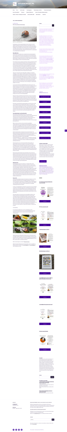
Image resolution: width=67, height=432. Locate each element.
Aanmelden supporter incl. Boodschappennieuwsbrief (38, 409)
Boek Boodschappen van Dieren (44, 229)
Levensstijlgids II (32, 245)
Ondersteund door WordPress (39, 429)
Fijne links (44, 14)
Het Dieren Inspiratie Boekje (43, 331)
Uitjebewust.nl (26, 4)
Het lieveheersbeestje (19, 24)
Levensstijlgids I (26, 245)
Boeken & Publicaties (29, 12)
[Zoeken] (53, 25)
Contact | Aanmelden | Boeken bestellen (41, 12)
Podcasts (22, 12)
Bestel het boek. (26, 241)
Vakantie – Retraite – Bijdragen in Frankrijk (19, 14)
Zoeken (40, 23)
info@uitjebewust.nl (37, 413)
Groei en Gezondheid (16, 12)
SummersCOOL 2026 (31, 14)
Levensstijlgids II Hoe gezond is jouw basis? (46, 304)
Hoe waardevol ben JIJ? (44, 206)
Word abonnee (38, 14)
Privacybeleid (35, 424)
